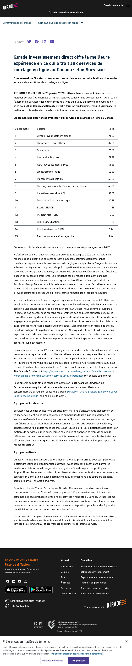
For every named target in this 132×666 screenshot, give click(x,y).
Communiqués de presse (17, 22)
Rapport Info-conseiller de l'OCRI (69, 631)
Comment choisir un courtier (95, 588)
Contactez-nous (69, 593)
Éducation (86, 560)
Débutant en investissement (94, 571)
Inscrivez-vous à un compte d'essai (98, 566)
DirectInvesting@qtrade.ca (27, 601)
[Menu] (127, 5)
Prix (63, 577)
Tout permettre (78, 660)
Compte (65, 571)
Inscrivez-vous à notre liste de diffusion (21, 562)
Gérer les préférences (52, 660)
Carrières (66, 588)
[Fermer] (126, 641)
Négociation (67, 566)
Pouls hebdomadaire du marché (96, 593)
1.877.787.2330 (20, 605)
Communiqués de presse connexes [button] (58, 22)
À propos (65, 582)
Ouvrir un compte (113, 5)
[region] (66, 651)
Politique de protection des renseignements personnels (76, 653)
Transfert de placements (93, 582)
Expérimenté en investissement (96, 577)
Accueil (65, 560)
